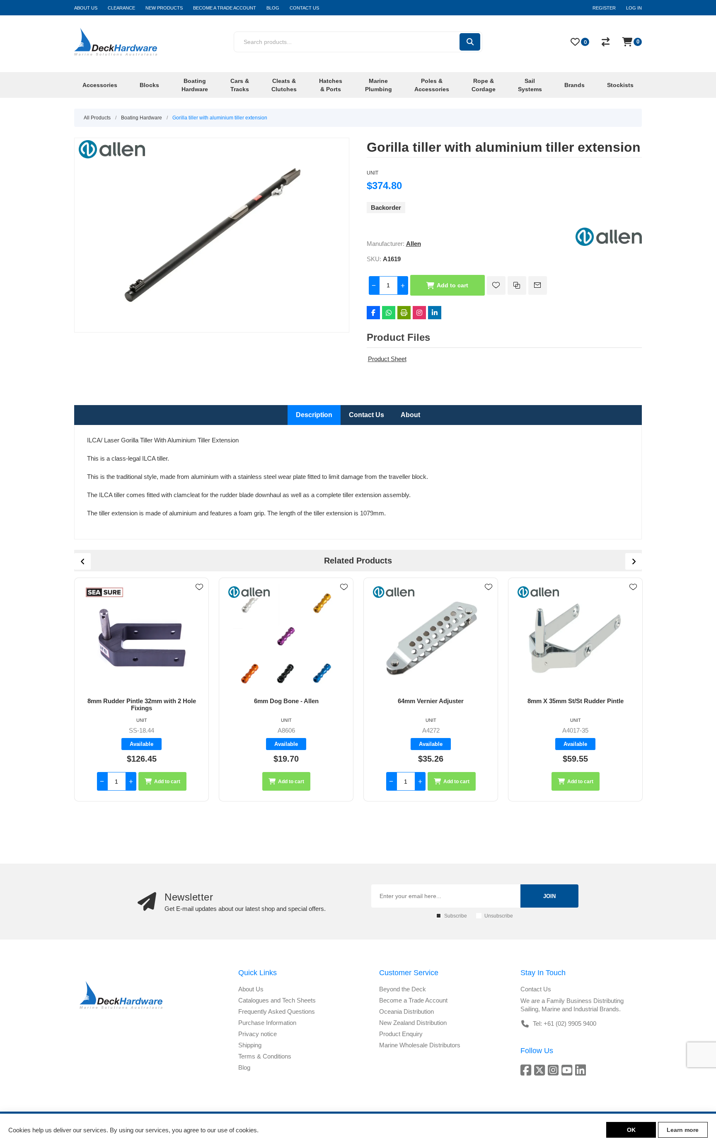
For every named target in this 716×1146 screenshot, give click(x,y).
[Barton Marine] (538, 591)
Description (314, 414)
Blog (244, 1067)
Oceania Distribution (406, 1011)
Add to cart (452, 285)
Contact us (535, 989)
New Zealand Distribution (413, 1022)
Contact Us (366, 414)
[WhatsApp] (388, 312)
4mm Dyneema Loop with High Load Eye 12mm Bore (575, 704)
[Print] (404, 312)
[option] (141, 689)
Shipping (249, 1045)
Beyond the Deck (402, 989)
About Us (251, 989)
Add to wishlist (496, 285)
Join (549, 896)
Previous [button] (82, 561)
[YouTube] (568, 1069)
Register (604, 7)
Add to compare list (517, 285)
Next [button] (633, 561)
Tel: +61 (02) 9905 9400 (564, 1023)
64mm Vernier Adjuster (286, 700)
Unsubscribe (498, 916)
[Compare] (606, 41)
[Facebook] (373, 312)
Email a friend (537, 285)
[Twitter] (541, 1069)
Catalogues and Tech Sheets (277, 1000)
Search (470, 42)
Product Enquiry (401, 1033)
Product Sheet (387, 358)
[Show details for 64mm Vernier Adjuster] (286, 637)
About (410, 414)
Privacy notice (257, 1033)
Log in (634, 7)
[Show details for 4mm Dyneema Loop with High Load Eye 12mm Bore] (575, 637)
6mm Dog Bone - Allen (141, 700)
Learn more (683, 1130)
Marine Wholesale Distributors (419, 1045)
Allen (413, 243)
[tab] (314, 415)
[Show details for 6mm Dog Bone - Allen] (141, 637)
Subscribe (455, 916)
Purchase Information (267, 1022)
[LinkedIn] (434, 312)
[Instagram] (419, 312)
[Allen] (609, 243)
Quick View (199, 599)
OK (631, 1130)
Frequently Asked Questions (276, 1011)
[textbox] (346, 42)
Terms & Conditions (264, 1056)
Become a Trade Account (413, 1000)
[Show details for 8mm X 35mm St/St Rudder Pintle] (430, 637)
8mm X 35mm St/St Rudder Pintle (431, 700)
